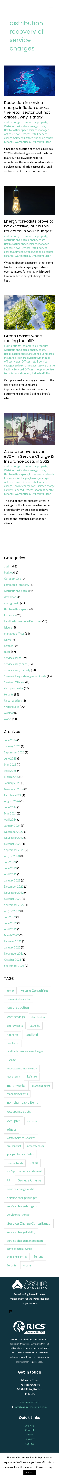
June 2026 (10, 740)
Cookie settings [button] (44, 1466)
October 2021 (12, 959)
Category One (12, 578)
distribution (38, 1016)
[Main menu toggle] (51, 6)
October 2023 (12, 843)
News (17, 133)
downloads (11, 596)
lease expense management (22, 1068)
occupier (13, 1121)
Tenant (38, 1256)
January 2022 (12, 947)
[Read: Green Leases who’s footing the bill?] (29, 312)
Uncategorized (13, 700)
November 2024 (14, 789)
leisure (33, 130)
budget (17, 122)
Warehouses (22, 141)
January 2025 (12, 782)
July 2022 (10, 917)
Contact (29, 1443)
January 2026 (12, 746)
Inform (29, 1434)
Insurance (35, 353)
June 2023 (10, 868)
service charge (12, 657)
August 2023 (12, 856)
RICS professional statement (24, 1171)
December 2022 (14, 886)
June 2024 (10, 807)
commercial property (34, 122)
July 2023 (10, 862)
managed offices (14, 633)
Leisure (32, 1076)
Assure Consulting (34, 990)
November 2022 (14, 892)
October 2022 (12, 898)
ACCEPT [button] (29, 1472)
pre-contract (14, 1145)
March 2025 (11, 776)
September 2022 (14, 904)
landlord (31, 1034)
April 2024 (10, 819)
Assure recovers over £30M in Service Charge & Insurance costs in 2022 (29, 456)
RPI (9, 1180)
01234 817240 (30, 1402)
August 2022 (12, 911)
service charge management (25, 1240)
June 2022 (10, 923)
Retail (34, 1163)
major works (16, 1085)
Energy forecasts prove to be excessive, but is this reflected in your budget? (28, 225)
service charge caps (25, 365)
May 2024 (10, 813)
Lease (11, 1060)
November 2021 (14, 953)
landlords (13, 1043)
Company (29, 1438)
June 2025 (10, 758)
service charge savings (19, 1248)
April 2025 (10, 770)
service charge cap (18, 1214)
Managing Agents (17, 1094)
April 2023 (10, 874)
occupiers (33, 1121)
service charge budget (22, 1198)
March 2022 (11, 935)
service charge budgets (22, 1206)
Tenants (12, 1265)
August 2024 (12, 801)
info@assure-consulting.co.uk (31, 1406)
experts (35, 1025)
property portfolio (20, 1154)
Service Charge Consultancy (28, 1223)
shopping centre (43, 137)
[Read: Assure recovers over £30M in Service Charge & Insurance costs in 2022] (29, 428)
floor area (13, 1034)
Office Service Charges (21, 1138)
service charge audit (20, 1189)
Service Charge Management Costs (25, 676)
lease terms (13, 1076)
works (7, 718)
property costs (35, 1145)
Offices (25, 133)
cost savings (16, 1017)
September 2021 (14, 965)
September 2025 (14, 752)
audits (8, 122)
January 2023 (12, 880)
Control (29, 1429)
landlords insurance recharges (25, 1051)
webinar (9, 712)
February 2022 (13, 941)
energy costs (37, 126)
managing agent (41, 1085)
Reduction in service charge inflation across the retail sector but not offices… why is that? (27, 110)
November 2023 (14, 837)
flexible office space (16, 130)
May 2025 (10, 764)
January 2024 (12, 825)
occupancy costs (19, 1111)
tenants (9, 141)
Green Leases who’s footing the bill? (23, 338)
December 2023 (14, 831)
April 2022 (10, 929)
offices (11, 1129)
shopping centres (17, 1256)
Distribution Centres (16, 126)
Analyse (29, 1425)
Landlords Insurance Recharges (23, 621)
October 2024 (12, 795)
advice (10, 990)
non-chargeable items (22, 1102)
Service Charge (29, 1180)
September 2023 (14, 849)
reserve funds (15, 1163)
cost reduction (18, 1007)
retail (34, 133)
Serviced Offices (23, 137)
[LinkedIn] (11, 1312)
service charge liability (17, 670)
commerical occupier (18, 998)
